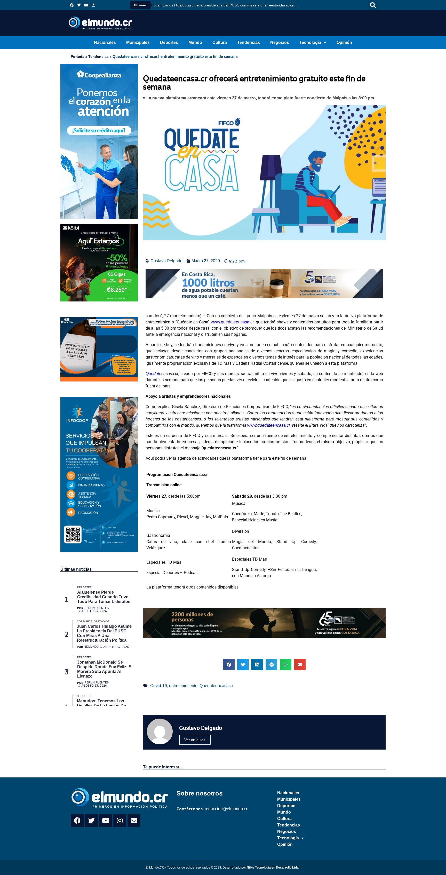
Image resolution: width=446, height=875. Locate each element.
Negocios (279, 42)
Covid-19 (158, 685)
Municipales (138, 42)
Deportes (169, 42)
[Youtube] (86, 5)
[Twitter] (79, 5)
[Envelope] (134, 820)
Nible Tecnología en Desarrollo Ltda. (273, 867)
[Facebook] (71, 5)
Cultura (219, 42)
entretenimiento (183, 685)
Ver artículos (194, 740)
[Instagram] (93, 5)
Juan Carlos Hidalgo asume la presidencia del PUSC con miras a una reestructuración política (228, 5)
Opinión (344, 42)
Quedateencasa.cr (216, 685)
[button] (373, 5)
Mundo (195, 42)
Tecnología (310, 42)
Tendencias (248, 42)
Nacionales (105, 42)
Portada (77, 56)
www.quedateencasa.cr (232, 322)
